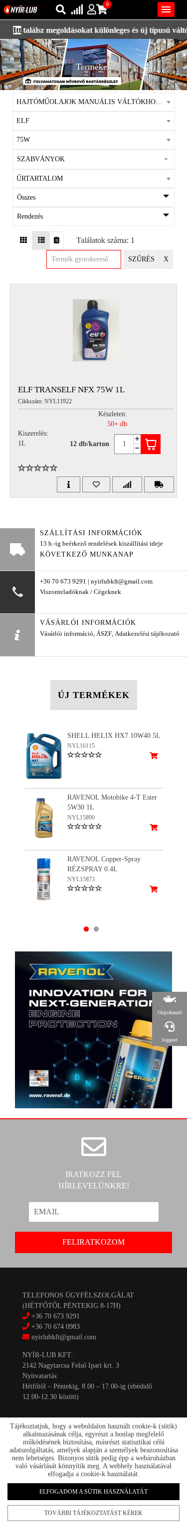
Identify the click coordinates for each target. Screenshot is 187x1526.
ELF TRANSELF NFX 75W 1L (71, 389)
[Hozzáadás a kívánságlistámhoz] (96, 484)
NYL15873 (81, 879)
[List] (41, 240)
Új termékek (94, 695)
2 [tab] (96, 929)
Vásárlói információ (66, 633)
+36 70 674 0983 (55, 1326)
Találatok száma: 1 (105, 240)
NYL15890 (81, 817)
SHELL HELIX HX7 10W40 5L (114, 735)
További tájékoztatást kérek (93, 1513)
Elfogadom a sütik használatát (93, 1491)
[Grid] (23, 240)
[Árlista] (56, 240)
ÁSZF (104, 633)
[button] (93, 159)
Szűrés (141, 259)
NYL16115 (81, 745)
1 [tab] (86, 929)
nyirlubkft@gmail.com (62, 1337)
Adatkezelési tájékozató (147, 633)
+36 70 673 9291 (55, 1316)
